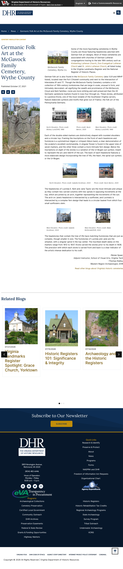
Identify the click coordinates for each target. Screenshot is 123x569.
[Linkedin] (23, 486)
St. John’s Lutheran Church (94, 66)
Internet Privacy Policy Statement (83, 555)
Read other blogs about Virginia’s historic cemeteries (99, 268)
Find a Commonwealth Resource (107, 3)
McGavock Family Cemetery (90, 76)
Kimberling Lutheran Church (83, 63)
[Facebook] (29, 486)
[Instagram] (41, 486)
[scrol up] (115, 551)
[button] (114, 13)
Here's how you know (54, 5)
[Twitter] (35, 486)
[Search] (118, 12)
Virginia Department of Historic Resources (30, 2)
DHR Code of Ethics (37, 555)
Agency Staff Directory (56, 555)
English (80, 3)
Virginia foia (22, 555)
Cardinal (102, 555)
